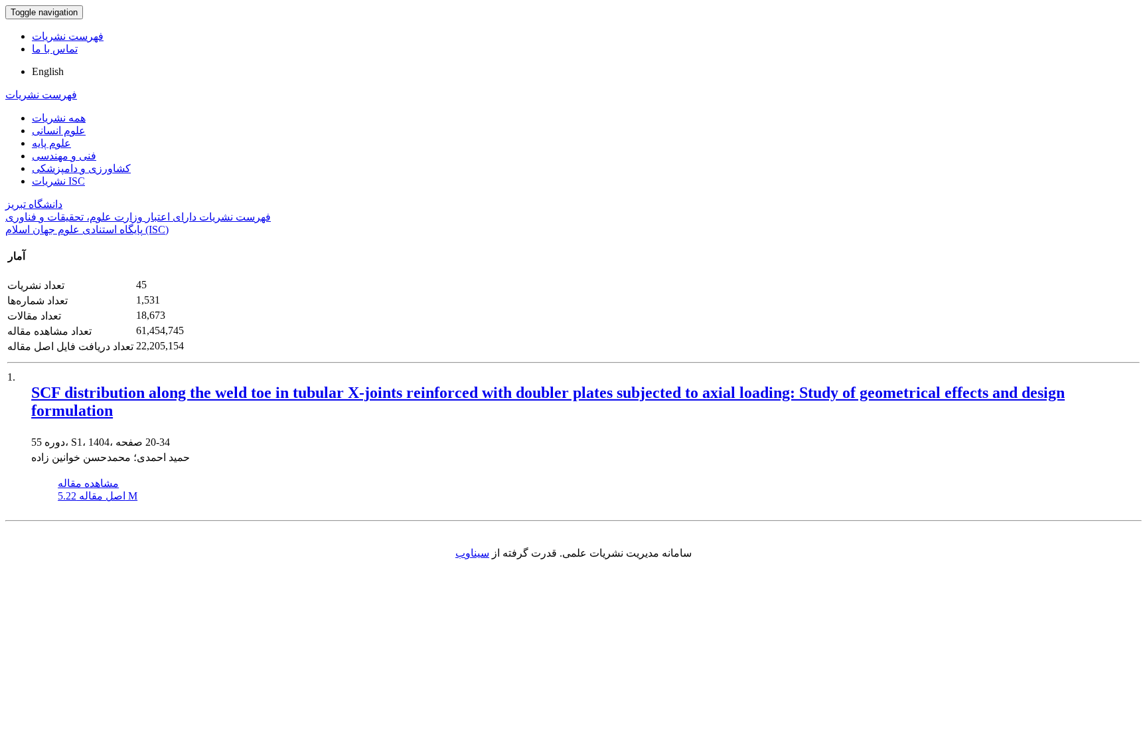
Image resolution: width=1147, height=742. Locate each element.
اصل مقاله (97, 496)
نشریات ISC (58, 181)
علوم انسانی (59, 130)
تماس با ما (55, 48)
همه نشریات (59, 118)
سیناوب (472, 553)
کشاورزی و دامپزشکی (81, 168)
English (48, 71)
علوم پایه (51, 143)
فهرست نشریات (68, 36)
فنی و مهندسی (64, 155)
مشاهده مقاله (88, 483)
